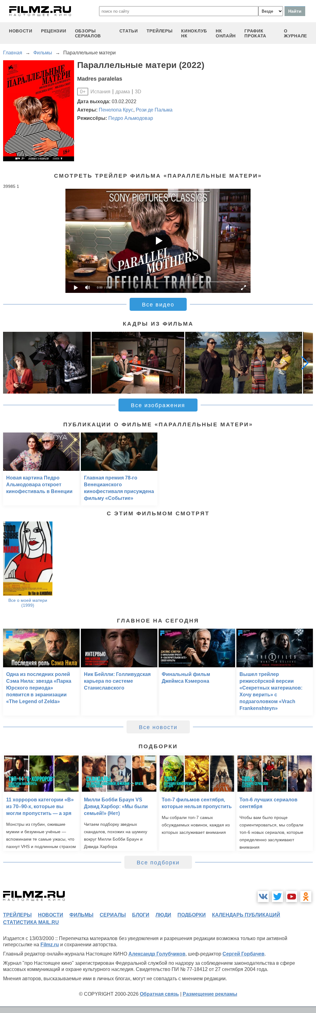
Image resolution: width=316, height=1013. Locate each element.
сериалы (113, 915)
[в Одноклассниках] (305, 896)
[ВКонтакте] (263, 896)
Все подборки (158, 862)
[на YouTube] (291, 896)
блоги (140, 915)
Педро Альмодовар (130, 118)
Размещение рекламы (210, 994)
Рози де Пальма (154, 109)
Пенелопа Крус (116, 109)
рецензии (53, 30)
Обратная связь (159, 994)
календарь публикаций (246, 915)
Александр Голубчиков (156, 953)
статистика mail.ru (31, 922)
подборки (191, 915)
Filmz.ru (49, 944)
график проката (255, 33)
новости (20, 30)
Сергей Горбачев (243, 953)
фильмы (81, 915)
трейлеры (160, 30)
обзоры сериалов (88, 33)
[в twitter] (277, 896)
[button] (305, 362)
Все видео (158, 305)
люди (163, 915)
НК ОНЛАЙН (226, 33)
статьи (128, 30)
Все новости (158, 727)
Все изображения (158, 405)
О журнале (295, 33)
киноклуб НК (194, 33)
